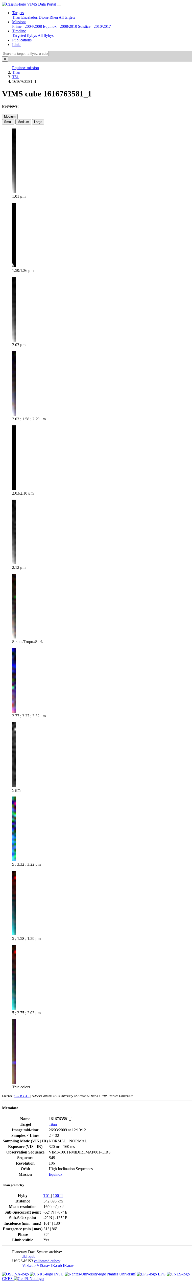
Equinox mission (25, 68)
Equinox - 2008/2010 (60, 26)
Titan (16, 17)
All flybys (46, 35)
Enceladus (29, 17)
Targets (18, 13)
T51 (15, 77)
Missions (19, 22)
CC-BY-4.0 (22, 1096)
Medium (10, 116)
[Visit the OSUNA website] (16, 1274)
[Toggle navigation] (59, 5)
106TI (58, 1195)
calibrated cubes (47, 1261)
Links (16, 44)
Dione (43, 17)
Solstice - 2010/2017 (94, 26)
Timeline (19, 31)
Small (8, 122)
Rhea (54, 17)
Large (38, 122)
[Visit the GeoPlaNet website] (29, 1278)
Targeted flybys (24, 35)
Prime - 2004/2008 (27, 26)
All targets (67, 17)
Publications (22, 40)
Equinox (55, 1174)
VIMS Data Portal (41, 4)
